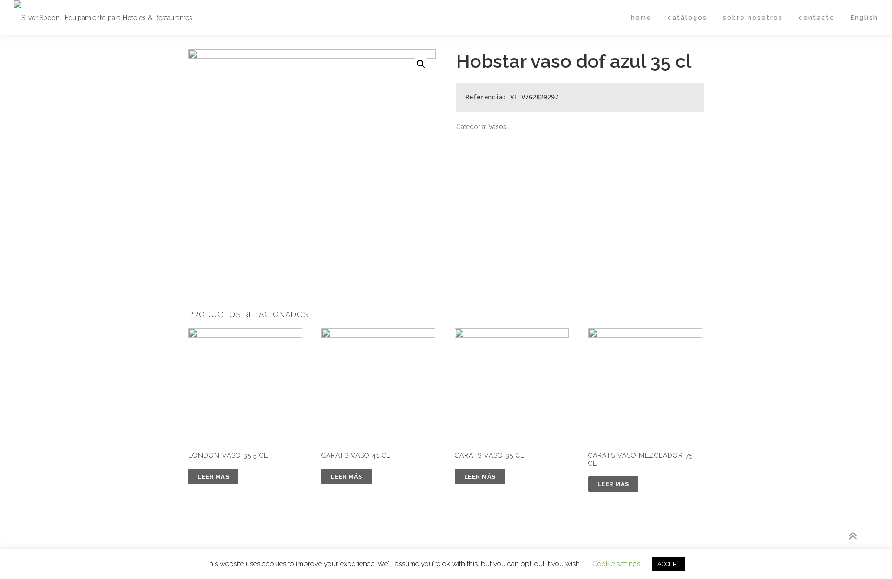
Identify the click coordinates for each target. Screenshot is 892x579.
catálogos (687, 17)
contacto (817, 17)
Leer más (213, 476)
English (864, 17)
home (641, 17)
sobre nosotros (753, 17)
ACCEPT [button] (668, 563)
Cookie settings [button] (616, 563)
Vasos (497, 126)
